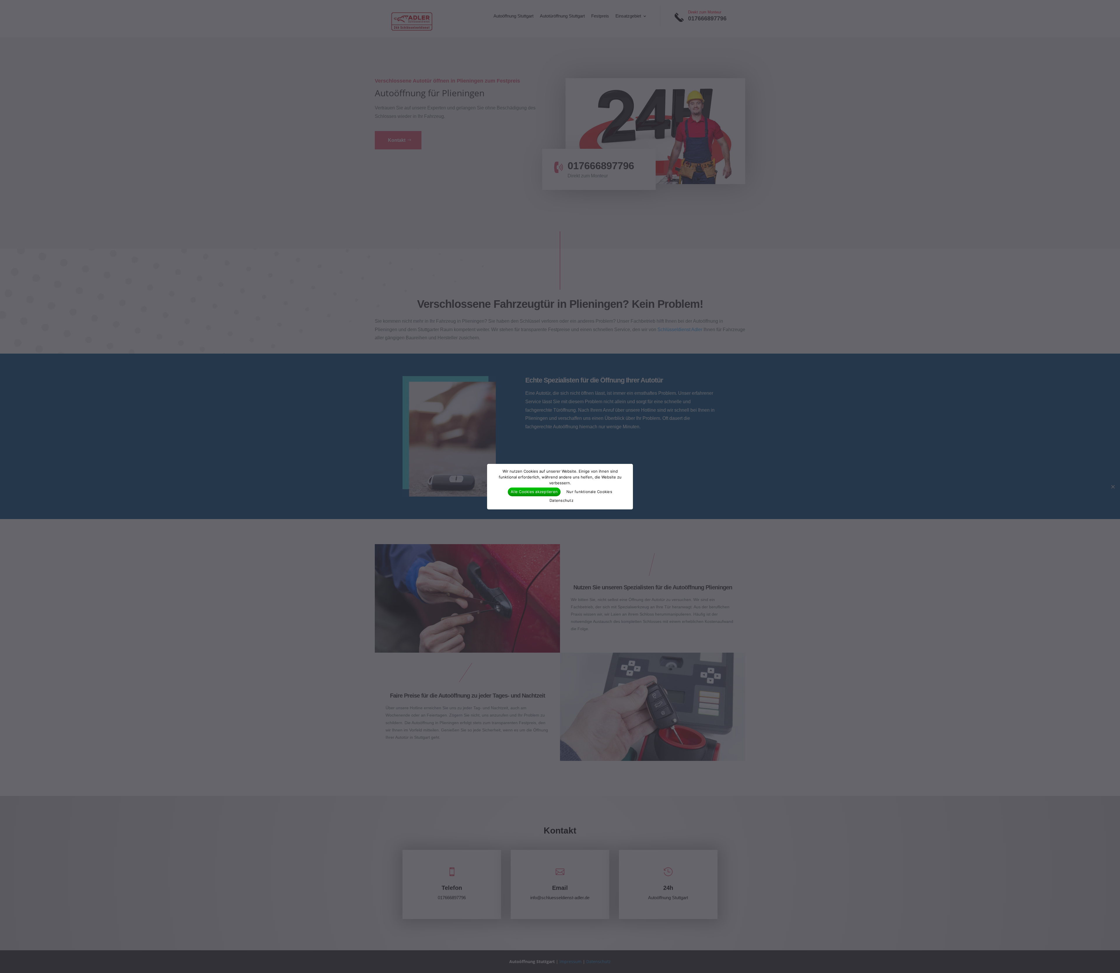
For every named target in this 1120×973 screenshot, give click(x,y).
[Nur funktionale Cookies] (1113, 487)
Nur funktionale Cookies (589, 491)
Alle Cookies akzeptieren (534, 491)
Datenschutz (561, 500)
